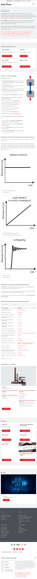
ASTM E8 (19, 319)
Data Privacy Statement (6, 552)
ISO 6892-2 (20, 322)
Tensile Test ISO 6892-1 (5, 532)
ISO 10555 (19, 314)
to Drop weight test (25, 439)
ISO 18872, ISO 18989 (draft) (23, 350)
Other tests (27, 34)
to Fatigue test (6, 430)
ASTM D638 (20, 347)
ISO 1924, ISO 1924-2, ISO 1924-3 (24, 333)
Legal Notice (15, 552)
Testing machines (18, 34)
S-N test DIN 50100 (4, 534)
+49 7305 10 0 (3, 519)
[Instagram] (23, 549)
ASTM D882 (20, 340)
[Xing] (17, 549)
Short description (5, 308)
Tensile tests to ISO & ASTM (7, 34)
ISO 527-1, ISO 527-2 (22, 345)
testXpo (20, 527)
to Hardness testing (25, 430)
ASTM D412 (20, 353)
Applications (5, 32)
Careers (20, 522)
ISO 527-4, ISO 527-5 (22, 310)
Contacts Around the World (24, 521)
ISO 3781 (19, 335)
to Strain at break (7, 66)
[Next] (34, 414)
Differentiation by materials (27, 32)
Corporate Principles (22, 515)
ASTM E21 (20, 325)
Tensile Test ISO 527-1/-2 (5, 531)
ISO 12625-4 (20, 328)
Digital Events (21, 528)
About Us (20, 519)
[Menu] (35, 4)
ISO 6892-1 (20, 316)
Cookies (20, 552)
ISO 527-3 (19, 338)
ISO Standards (3, 527)
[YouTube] (20, 549)
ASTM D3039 (20, 312)
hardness (6, 26)
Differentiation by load (15, 32)
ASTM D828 (33, 333)
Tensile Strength (4, 535)
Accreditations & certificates (24, 518)
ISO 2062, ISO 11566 (21, 355)
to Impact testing (7, 439)
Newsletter (21, 532)
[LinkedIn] (14, 549)
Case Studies (21, 531)
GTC (19, 514)
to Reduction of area (25, 66)
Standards (20, 308)
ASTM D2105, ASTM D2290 (27, 343)
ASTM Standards (4, 528)
